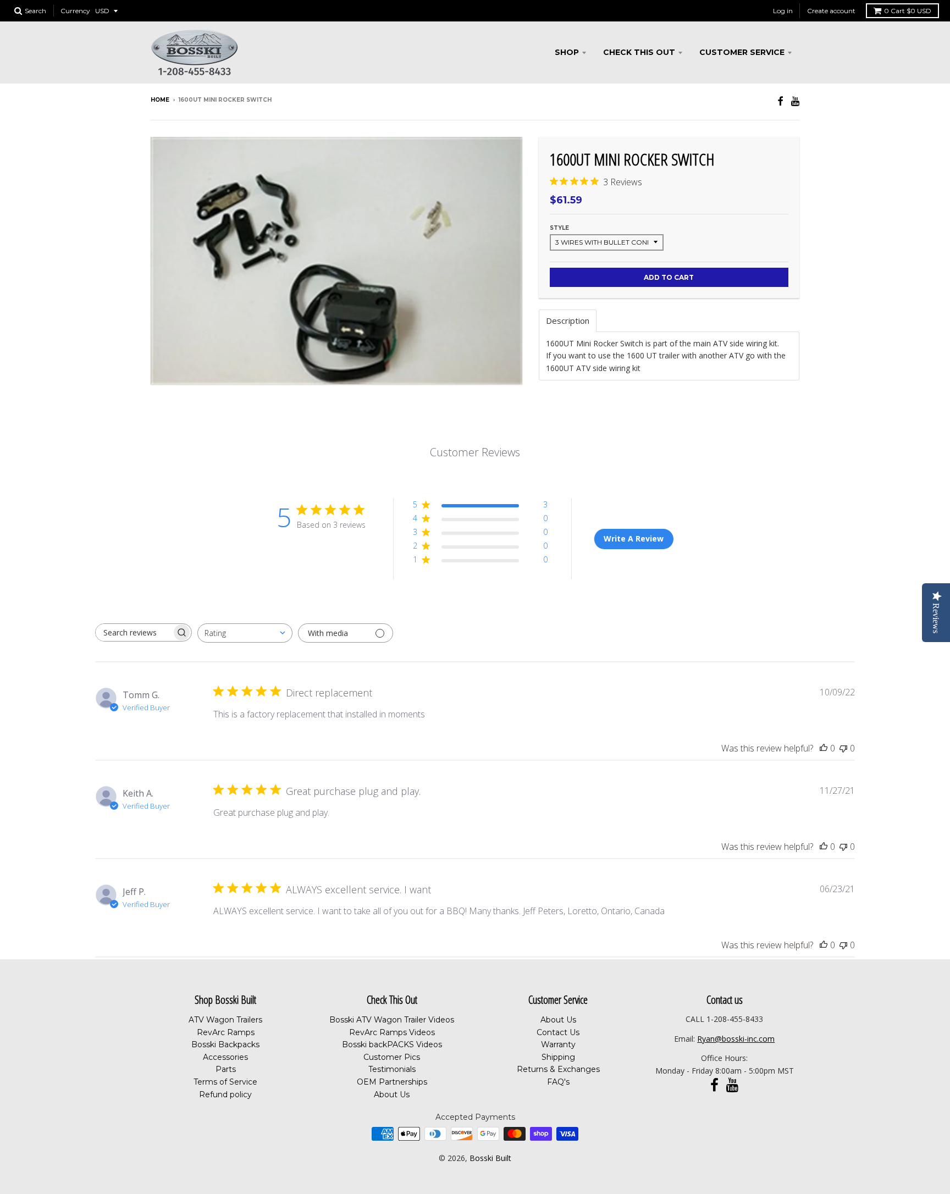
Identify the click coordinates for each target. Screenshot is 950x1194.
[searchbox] (134, 632)
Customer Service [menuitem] (742, 52)
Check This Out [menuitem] (639, 52)
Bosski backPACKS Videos (392, 1044)
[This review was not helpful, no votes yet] (843, 748)
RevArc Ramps (226, 1032)
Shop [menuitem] (567, 52)
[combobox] (244, 633)
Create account (831, 11)
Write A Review (634, 538)
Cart (907, 11)
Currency (75, 11)
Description (567, 321)
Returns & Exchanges (558, 1069)
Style (559, 227)
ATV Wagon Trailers (225, 1020)
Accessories (225, 1057)
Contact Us (558, 1032)
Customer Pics (391, 1057)
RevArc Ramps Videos (392, 1032)
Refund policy (225, 1094)
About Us (392, 1094)
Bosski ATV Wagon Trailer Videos (391, 1020)
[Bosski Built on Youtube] (795, 101)
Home (160, 99)
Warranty (558, 1044)
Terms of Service (225, 1082)
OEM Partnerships (392, 1082)
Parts (226, 1069)
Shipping (558, 1057)
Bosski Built (490, 1158)
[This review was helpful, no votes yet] (823, 748)
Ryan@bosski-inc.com (736, 1038)
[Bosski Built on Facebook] (780, 101)
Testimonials (392, 1069)
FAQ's (558, 1082)
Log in (783, 11)
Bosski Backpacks (225, 1044)
